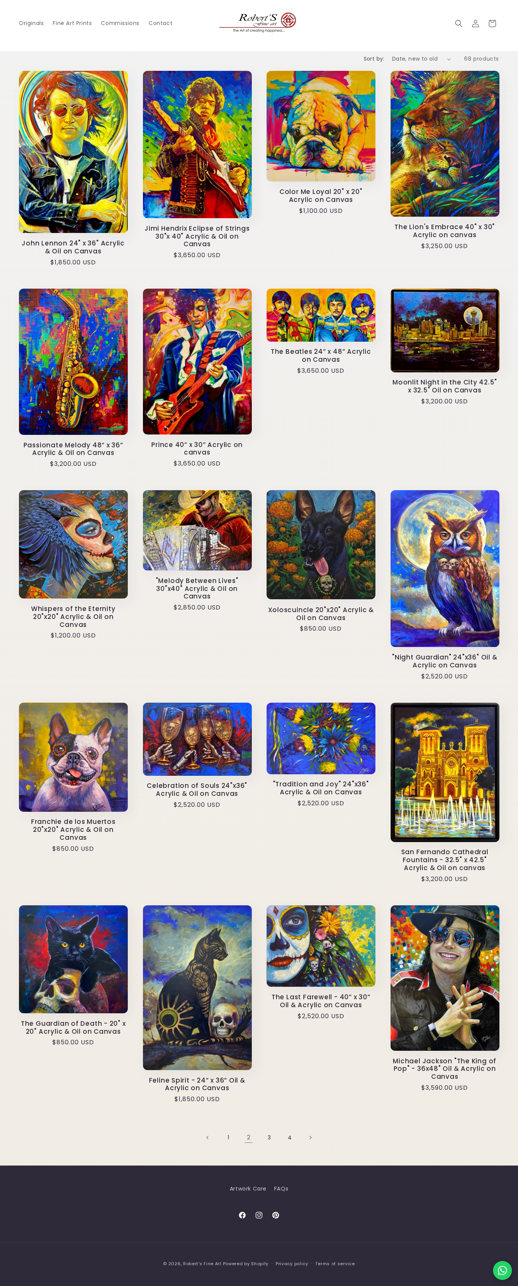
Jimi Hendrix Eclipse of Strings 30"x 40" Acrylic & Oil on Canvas (197, 236)
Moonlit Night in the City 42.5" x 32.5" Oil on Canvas (444, 386)
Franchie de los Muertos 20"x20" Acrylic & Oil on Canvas (73, 829)
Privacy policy (292, 1264)
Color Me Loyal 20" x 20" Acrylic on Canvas (321, 196)
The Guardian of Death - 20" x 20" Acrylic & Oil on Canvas (73, 1028)
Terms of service (335, 1264)
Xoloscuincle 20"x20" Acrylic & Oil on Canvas (321, 614)
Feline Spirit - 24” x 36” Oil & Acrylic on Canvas (197, 1084)
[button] (459, 23)
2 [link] (249, 1137)
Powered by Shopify (246, 1264)
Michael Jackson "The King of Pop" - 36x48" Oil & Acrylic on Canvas (444, 1069)
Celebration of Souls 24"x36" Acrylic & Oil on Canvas (197, 790)
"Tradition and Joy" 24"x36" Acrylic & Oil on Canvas (321, 788)
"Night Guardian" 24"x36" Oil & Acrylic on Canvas (444, 661)
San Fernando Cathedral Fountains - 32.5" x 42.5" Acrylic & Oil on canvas (444, 860)
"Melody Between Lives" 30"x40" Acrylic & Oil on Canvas (197, 588)
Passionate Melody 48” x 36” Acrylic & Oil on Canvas (73, 449)
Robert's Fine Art (202, 1264)
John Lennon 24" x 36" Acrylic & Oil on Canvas (73, 247)
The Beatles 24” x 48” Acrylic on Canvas (321, 356)
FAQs (281, 1188)
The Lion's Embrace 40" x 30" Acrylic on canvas (444, 231)
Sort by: (374, 59)
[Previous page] (207, 1137)
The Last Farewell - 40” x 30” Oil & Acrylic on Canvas (321, 1001)
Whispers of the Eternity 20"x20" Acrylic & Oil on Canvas (73, 616)
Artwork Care (248, 1188)
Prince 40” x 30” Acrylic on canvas (197, 449)
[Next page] (310, 1137)
